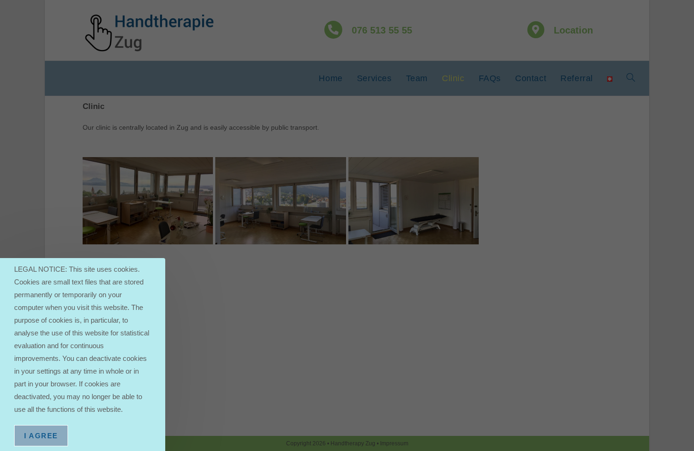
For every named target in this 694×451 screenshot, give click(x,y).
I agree (41, 436)
